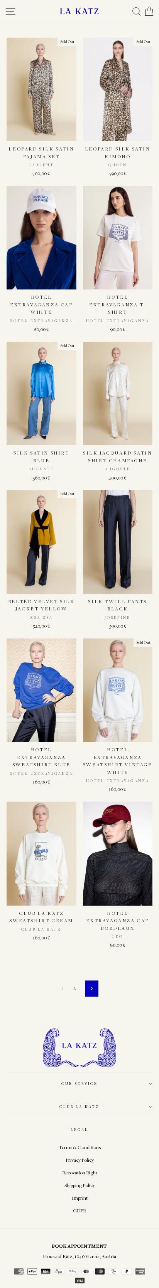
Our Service (79, 1083)
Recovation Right (79, 1172)
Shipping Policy (79, 1185)
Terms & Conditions (80, 1147)
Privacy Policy (80, 1160)
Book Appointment (79, 1246)
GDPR (79, 1210)
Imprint (80, 1198)
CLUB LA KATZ (79, 1106)
